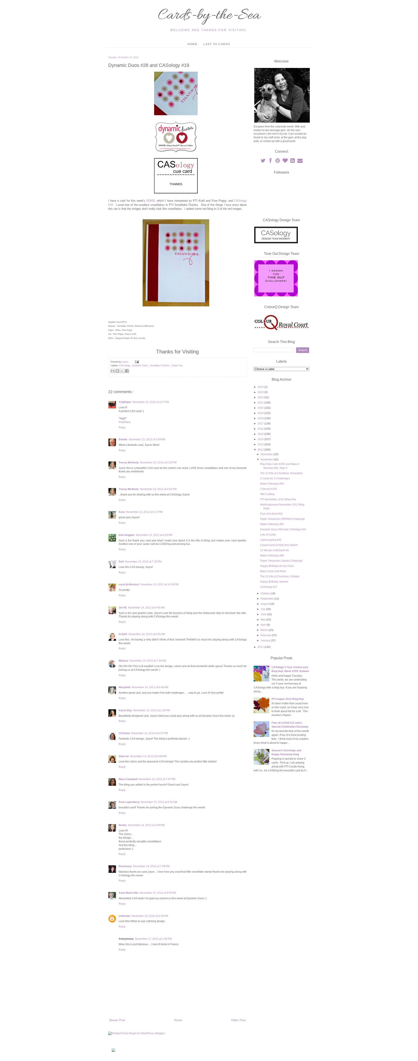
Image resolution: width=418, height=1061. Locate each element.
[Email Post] (136, 361)
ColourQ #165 (268, 488)
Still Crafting (267, 494)
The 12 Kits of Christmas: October (280, 576)
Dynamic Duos (140, 365)
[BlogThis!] (117, 371)
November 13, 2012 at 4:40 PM (158, 489)
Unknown (124, 915)
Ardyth (123, 634)
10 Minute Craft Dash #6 (274, 550)
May (263, 619)
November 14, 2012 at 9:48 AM (150, 687)
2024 (261, 387)
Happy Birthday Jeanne (274, 581)
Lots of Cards (268, 534)
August (265, 603)
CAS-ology (125, 365)
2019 (261, 413)
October (266, 593)
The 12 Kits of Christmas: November (281, 473)
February (266, 635)
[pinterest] (278, 161)
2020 (261, 407)
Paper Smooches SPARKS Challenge (282, 518)
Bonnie (123, 439)
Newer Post (117, 1020)
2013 (261, 444)
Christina (124, 733)
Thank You (177, 365)
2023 (261, 392)
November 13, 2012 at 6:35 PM (154, 535)
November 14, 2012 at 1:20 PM (151, 710)
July (263, 609)
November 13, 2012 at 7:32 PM (143, 561)
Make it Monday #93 (272, 483)
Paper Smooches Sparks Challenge (281, 560)
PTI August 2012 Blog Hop (287, 699)
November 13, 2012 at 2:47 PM (150, 402)
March (265, 630)
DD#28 (150, 200)
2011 (261, 647)
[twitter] (263, 161)
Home (193, 44)
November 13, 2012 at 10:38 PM (159, 584)
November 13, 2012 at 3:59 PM (147, 439)
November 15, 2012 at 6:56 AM (159, 802)
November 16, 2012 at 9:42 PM (149, 915)
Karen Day (125, 710)
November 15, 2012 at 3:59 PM (146, 825)
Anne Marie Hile (128, 892)
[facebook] (270, 161)
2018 (261, 418)
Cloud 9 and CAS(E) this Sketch (279, 545)
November (267, 459)
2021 (261, 402)
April (264, 624)
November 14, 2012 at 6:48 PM (148, 756)
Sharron (124, 756)
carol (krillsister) (129, 584)
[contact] (300, 161)
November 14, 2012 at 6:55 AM (146, 634)
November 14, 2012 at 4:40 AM (146, 607)
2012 (261, 449)
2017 (261, 423)
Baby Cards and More (273, 571)
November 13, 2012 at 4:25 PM (158, 462)
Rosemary (125, 866)
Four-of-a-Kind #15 (271, 513)
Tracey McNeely (129, 462)
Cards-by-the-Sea (209, 15)
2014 (261, 439)
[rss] (293, 161)
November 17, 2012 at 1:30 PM (153, 938)
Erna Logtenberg (129, 802)
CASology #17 (268, 586)
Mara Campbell (128, 779)
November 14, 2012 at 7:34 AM (148, 660)
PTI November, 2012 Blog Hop (278, 499)
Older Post (238, 1020)
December (267, 454)
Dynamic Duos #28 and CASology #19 (283, 529)
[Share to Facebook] (127, 371)
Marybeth (124, 687)
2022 (261, 397)
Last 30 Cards (216, 44)
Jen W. (123, 607)
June (264, 614)
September (267, 598)
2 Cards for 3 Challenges (275, 478)
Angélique (125, 402)
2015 (261, 434)
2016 (261, 428)
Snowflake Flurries (160, 365)
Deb (121, 561)
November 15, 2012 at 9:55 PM (158, 892)
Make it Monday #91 (272, 524)
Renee (123, 825)
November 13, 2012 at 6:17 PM (144, 512)
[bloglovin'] (285, 161)
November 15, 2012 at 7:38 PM (151, 866)
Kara (122, 512)
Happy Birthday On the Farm (277, 566)
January (266, 640)
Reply (122, 427)
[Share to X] (122, 371)
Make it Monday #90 (272, 555)
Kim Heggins (127, 535)
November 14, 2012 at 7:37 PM (157, 779)
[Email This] (112, 371)
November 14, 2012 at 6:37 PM (149, 733)
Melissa (123, 660)
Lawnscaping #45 (270, 539)
